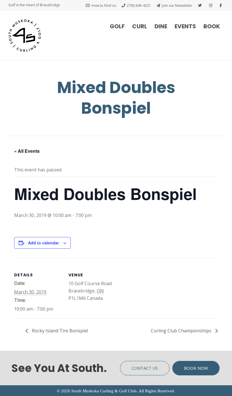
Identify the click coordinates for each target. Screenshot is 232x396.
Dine (160, 26)
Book (211, 26)
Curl (139, 26)
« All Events (27, 151)
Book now (196, 368)
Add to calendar (43, 243)
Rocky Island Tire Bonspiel (59, 331)
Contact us (145, 368)
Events (185, 26)
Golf (117, 26)
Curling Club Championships (181, 331)
